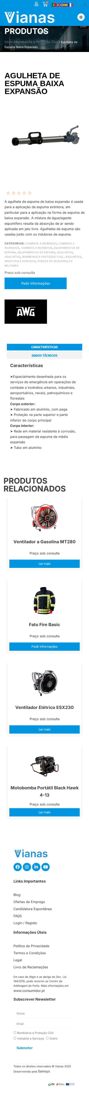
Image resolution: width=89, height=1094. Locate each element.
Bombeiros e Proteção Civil (37, 42)
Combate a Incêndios (41, 243)
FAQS (17, 916)
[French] (70, 4)
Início (9, 42)
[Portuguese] (54, 4)
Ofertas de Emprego (29, 902)
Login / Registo (25, 923)
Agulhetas (65, 252)
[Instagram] (27, 867)
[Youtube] (45, 867)
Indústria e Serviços (20, 261)
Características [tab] (44, 347)
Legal (17, 960)
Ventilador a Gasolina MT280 (44, 541)
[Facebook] (17, 867)
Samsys (44, 1071)
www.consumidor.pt (29, 991)
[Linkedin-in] (36, 867)
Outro (53, 1038)
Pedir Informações (44, 646)
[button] (81, 17)
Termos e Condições (29, 953)
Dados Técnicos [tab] (44, 355)
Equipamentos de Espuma (36, 252)
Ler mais (45, 564)
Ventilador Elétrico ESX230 (44, 707)
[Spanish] (65, 4)
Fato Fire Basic (44, 624)
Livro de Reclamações (30, 967)
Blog (16, 895)
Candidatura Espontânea (32, 909)
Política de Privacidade (31, 946)
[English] (60, 4)
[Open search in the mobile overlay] (85, 4)
